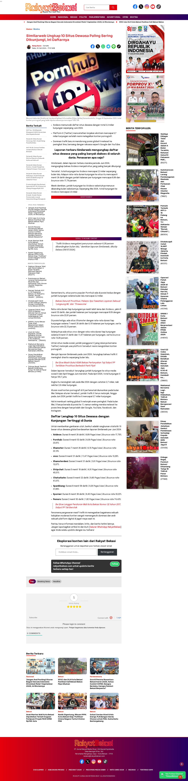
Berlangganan (107, 552)
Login (118, 617)
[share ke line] (114, 48)
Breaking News (43, 581)
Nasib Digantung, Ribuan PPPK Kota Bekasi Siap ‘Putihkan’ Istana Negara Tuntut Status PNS (37, 256)
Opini (125, 17)
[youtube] (153, 8)
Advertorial (113, 17)
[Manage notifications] (182, 764)
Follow (115, 564)
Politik (83, 17)
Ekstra (134, 17)
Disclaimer (38, 770)
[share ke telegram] (109, 48)
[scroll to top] (180, 777)
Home (53, 17)
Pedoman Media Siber (96, 770)
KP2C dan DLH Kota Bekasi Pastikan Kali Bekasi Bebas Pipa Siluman (147, 22)
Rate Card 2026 (117, 770)
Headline (56, 581)
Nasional (63, 17)
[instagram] (147, 8)
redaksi (132, 770)
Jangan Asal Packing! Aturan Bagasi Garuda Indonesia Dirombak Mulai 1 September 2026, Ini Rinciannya (70, 22)
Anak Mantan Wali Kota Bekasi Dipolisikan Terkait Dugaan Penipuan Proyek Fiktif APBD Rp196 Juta (36, 245)
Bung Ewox (36, 46)
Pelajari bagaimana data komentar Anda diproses (87, 628)
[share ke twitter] (98, 48)
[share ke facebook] (93, 48)
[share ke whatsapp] (103, 48)
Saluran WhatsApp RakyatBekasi (105, 527)
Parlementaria (97, 17)
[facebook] (135, 8)
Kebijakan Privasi (56, 770)
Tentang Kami (146, 770)
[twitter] (141, 8)
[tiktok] (159, 8)
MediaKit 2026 (75, 770)
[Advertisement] (86, 271)
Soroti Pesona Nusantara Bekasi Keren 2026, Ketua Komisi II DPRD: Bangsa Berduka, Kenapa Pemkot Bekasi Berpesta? (36, 232)
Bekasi (73, 17)
